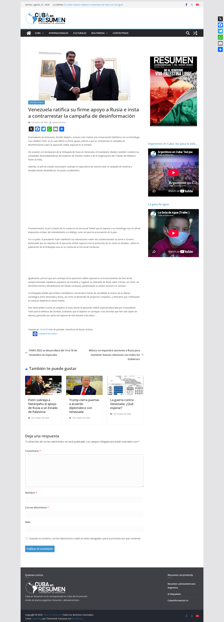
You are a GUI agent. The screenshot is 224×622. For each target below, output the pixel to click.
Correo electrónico (37, 507)
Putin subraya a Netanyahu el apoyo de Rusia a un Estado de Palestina (43, 406)
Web (27, 522)
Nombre (31, 492)
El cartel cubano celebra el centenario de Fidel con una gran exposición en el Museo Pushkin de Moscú (93, 6)
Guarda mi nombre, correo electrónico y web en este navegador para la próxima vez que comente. (85, 538)
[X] (220, 19)
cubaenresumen (59, 122)
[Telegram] (220, 31)
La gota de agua (158, 204)
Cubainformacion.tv (178, 600)
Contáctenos (120, 33)
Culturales (79, 33)
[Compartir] (220, 49)
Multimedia (98, 33)
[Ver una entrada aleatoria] (195, 33)
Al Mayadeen (174, 594)
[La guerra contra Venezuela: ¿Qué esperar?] (125, 378)
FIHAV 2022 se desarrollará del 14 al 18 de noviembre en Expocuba (53, 353)
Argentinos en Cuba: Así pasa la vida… (172, 143)
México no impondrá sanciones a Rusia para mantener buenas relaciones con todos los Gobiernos (114, 355)
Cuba (38, 33)
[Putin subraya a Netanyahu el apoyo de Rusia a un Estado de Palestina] (43, 378)
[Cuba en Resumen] (28, 33)
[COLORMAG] (45, 582)
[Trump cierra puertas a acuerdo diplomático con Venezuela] (84, 378)
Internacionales (58, 33)
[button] (42, 33)
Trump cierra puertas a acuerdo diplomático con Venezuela (84, 406)
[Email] (220, 43)
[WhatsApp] (220, 37)
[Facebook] (220, 25)
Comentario (33, 451)
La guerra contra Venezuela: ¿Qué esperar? (122, 404)
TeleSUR (43, 329)
